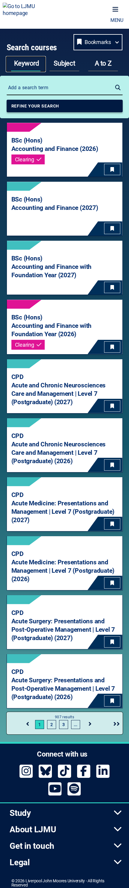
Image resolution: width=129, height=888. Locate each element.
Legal (20, 862)
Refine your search (35, 106)
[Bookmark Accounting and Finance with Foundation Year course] (112, 287)
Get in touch (32, 846)
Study (20, 813)
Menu (116, 20)
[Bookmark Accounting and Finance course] (112, 169)
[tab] (26, 64)
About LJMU (33, 829)
